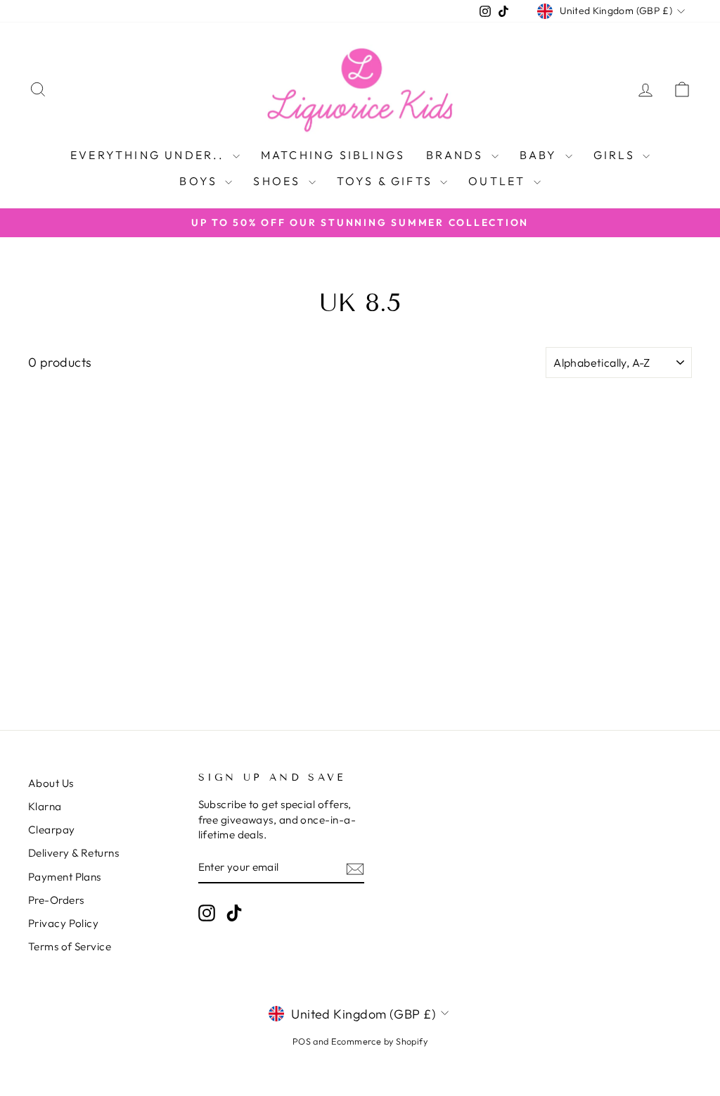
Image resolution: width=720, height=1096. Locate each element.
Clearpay (51, 829)
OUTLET (498, 181)
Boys (200, 181)
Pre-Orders (56, 900)
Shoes (278, 181)
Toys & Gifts (387, 181)
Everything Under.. (149, 155)
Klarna (45, 806)
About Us (51, 783)
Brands (456, 155)
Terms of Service (69, 946)
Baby (541, 155)
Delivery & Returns (73, 852)
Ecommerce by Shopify (379, 1041)
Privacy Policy (63, 923)
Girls (616, 155)
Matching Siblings (333, 155)
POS (301, 1041)
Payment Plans (64, 876)
